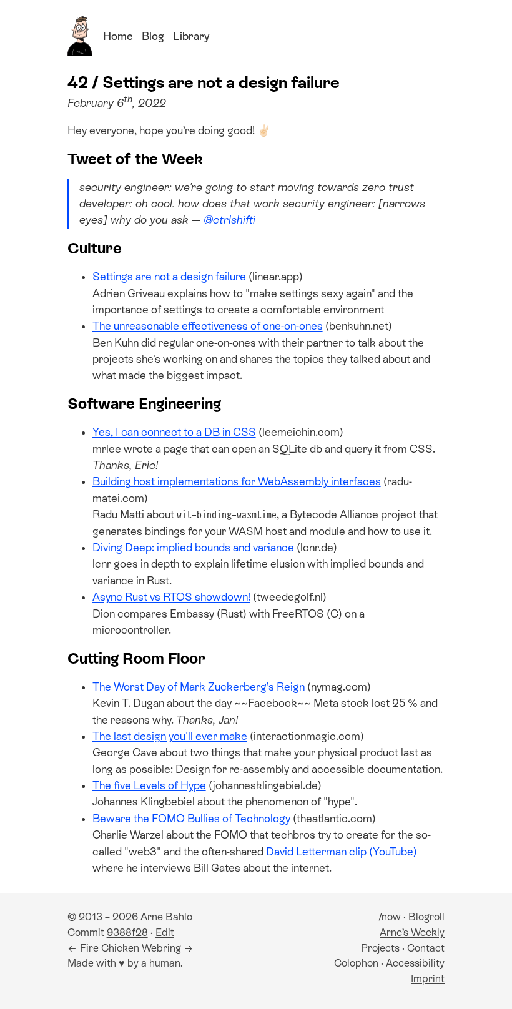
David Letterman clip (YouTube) (341, 851)
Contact (426, 948)
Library (191, 36)
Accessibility (415, 963)
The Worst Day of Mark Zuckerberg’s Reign (198, 687)
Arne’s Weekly (412, 932)
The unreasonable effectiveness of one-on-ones (207, 326)
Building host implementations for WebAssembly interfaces (236, 481)
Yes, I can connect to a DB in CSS (174, 432)
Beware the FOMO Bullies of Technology (191, 818)
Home (118, 36)
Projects (380, 948)
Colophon (356, 963)
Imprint (428, 979)
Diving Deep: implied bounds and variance (193, 547)
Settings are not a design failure (169, 276)
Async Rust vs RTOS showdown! (171, 597)
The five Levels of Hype (149, 785)
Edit (164, 932)
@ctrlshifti (229, 220)
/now (389, 917)
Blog (153, 36)
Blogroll (426, 917)
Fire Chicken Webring (130, 948)
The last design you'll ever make (169, 736)
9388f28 (127, 932)
